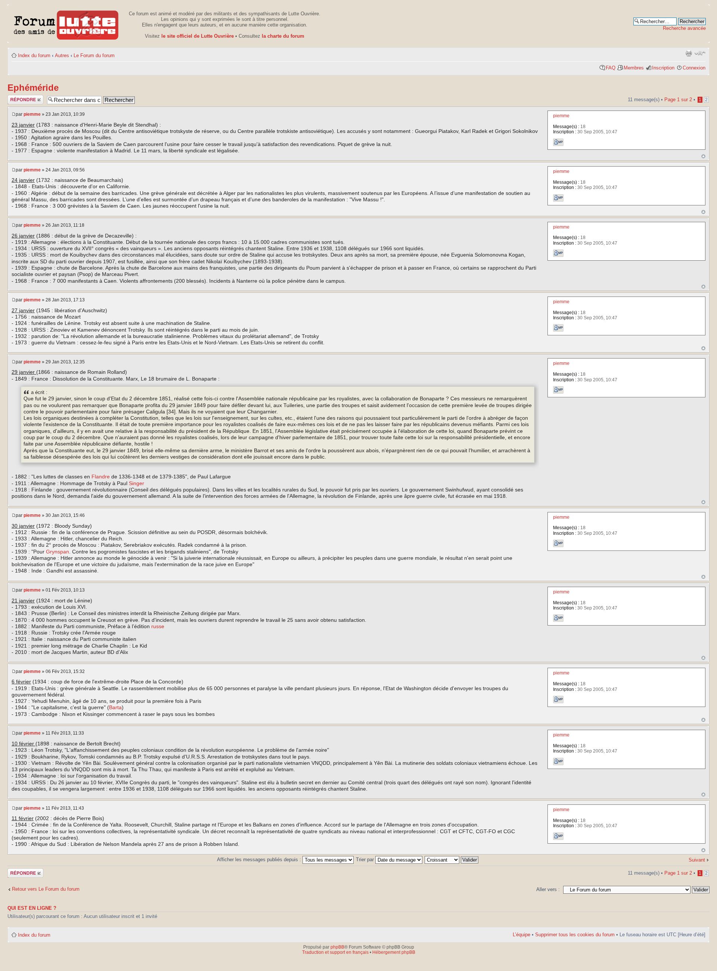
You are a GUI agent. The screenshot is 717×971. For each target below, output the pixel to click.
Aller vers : (548, 889)
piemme (32, 114)
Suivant (697, 860)
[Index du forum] (66, 23)
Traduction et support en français (335, 952)
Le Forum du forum (94, 55)
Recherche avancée (684, 28)
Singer (136, 483)
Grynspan (57, 552)
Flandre (100, 477)
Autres (62, 55)
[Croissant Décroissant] (452, 859)
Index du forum (34, 55)
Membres (634, 68)
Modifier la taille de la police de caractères (700, 53)
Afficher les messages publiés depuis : (259, 859)
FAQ (610, 68)
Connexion (694, 68)
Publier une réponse (19, 99)
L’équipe (521, 934)
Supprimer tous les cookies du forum (575, 934)
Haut (703, 156)
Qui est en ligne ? (31, 908)
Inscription (663, 68)
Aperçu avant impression (689, 53)
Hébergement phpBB (393, 952)
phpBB (337, 947)
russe (157, 626)
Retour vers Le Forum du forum (46, 889)
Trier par (365, 859)
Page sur (678, 99)
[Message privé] (558, 142)
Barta (115, 707)
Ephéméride (33, 88)
